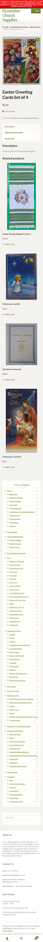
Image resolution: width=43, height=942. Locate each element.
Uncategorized (12, 772)
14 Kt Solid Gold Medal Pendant (20, 703)
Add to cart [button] (9, 244)
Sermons (12, 526)
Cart (33, 936)
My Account (7, 938)
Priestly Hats (14, 798)
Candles (12, 634)
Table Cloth (13, 763)
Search (21, 938)
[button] (37, 39)
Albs (11, 780)
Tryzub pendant (14, 720)
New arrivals (11, 686)
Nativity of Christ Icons (17, 600)
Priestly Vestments (16, 801)
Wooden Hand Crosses (17, 680)
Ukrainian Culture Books (18, 766)
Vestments (11, 777)
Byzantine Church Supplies (11, 15)
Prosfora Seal (14, 666)
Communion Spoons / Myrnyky (19, 645)
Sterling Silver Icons (16, 614)
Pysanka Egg (13, 759)
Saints (11, 604)
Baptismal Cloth (15, 734)
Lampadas (12, 663)
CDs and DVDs (12, 532)
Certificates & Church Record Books (22, 512)
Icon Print (12, 579)
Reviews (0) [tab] (9, 139)
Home (6, 27)
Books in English (15, 501)
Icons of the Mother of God (18, 597)
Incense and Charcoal (16, 656)
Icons (9, 558)
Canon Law (13, 505)
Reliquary (12, 670)
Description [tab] (9, 127)
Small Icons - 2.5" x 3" (16, 607)
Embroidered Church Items (16, 553)
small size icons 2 (15, 611)
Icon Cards (13, 575)
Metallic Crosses (15, 544)
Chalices (12, 641)
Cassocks (12, 787)
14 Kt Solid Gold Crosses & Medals (21, 699)
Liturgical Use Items (14, 631)
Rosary (11, 713)
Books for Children (16, 498)
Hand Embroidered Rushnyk (19, 752)
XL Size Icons (13, 625)
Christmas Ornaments (17, 741)
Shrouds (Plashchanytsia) (18, 673)
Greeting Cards (34, 27)
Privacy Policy (7, 931)
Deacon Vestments (16, 794)
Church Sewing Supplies (15, 537)
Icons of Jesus (14, 590)
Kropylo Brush (14, 659)
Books (9, 491)
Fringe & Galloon (15, 540)
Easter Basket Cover (16, 745)
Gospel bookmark (15, 649)
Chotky (12, 706)
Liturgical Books (15, 519)
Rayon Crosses (14, 547)
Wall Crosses (14, 618)
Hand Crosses (14, 652)
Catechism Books (15, 508)
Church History (14, 515)
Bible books (13, 494)
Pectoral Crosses (13, 691)
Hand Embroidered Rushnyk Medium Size (23, 756)
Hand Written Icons (16, 568)
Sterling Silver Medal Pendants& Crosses (23, 717)
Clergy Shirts (13, 791)
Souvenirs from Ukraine (19, 27)
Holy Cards (13, 572)
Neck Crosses (14, 710)
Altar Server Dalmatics (17, 784)
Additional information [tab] (14, 133)
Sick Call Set (13, 677)
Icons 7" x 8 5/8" (14, 586)
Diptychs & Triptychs (16, 561)
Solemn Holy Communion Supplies (18, 726)
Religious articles (13, 696)
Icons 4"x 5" (13, 582)
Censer (11, 638)
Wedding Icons (14, 621)
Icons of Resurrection (16, 593)
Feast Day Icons (14, 565)
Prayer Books (14, 522)
